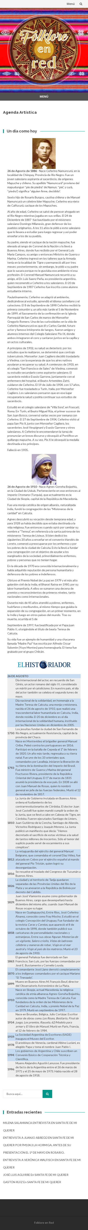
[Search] (47, 1094)
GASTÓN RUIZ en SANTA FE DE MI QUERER (32, 1182)
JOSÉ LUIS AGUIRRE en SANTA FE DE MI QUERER (35, 1174)
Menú (71, 4)
